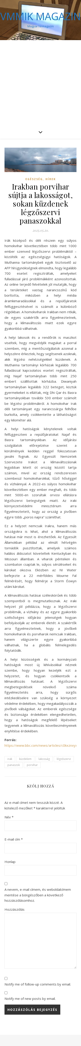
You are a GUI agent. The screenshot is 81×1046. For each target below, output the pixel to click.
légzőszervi (64, 759)
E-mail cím (13, 839)
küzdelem (25, 759)
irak (9, 759)
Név (9, 817)
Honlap (10, 861)
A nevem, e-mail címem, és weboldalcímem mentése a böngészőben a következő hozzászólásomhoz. (37, 895)
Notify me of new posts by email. (30, 998)
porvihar (32, 765)
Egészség (34, 179)
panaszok (13, 765)
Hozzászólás (14, 909)
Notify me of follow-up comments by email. (37, 984)
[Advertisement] (40, 82)
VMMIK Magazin (40, 16)
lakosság (44, 759)
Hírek (50, 179)
